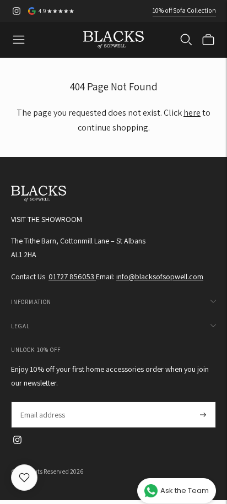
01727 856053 (72, 276)
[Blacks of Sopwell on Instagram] (16, 11)
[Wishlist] (24, 477)
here (192, 112)
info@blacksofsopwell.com (159, 276)
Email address (42, 402)
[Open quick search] (186, 40)
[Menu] (18, 40)
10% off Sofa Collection (184, 10)
